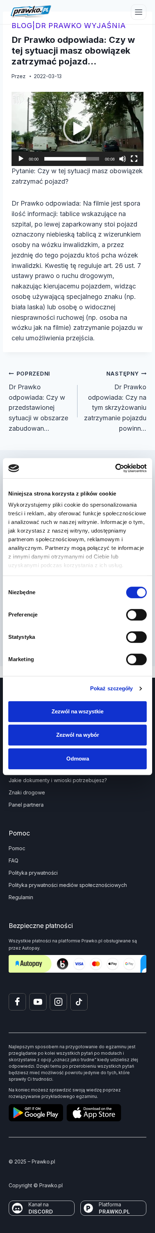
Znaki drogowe (27, 792)
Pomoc (17, 848)
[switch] (136, 614)
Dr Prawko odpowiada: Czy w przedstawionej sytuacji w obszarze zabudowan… (38, 401)
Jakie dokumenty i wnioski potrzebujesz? (58, 780)
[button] (77, 129)
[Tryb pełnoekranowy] (134, 158)
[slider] (71, 159)
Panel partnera (26, 805)
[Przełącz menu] (138, 12)
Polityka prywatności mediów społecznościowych (68, 885)
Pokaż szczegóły (111, 688)
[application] (77, 129)
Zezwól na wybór (77, 735)
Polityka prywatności (33, 873)
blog (22, 25)
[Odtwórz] (21, 158)
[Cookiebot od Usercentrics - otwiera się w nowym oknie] (115, 468)
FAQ (13, 860)
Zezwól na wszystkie (77, 711)
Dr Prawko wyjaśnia (80, 25)
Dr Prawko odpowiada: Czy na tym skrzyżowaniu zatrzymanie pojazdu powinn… (115, 401)
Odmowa (77, 759)
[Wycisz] (122, 158)
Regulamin (21, 897)
